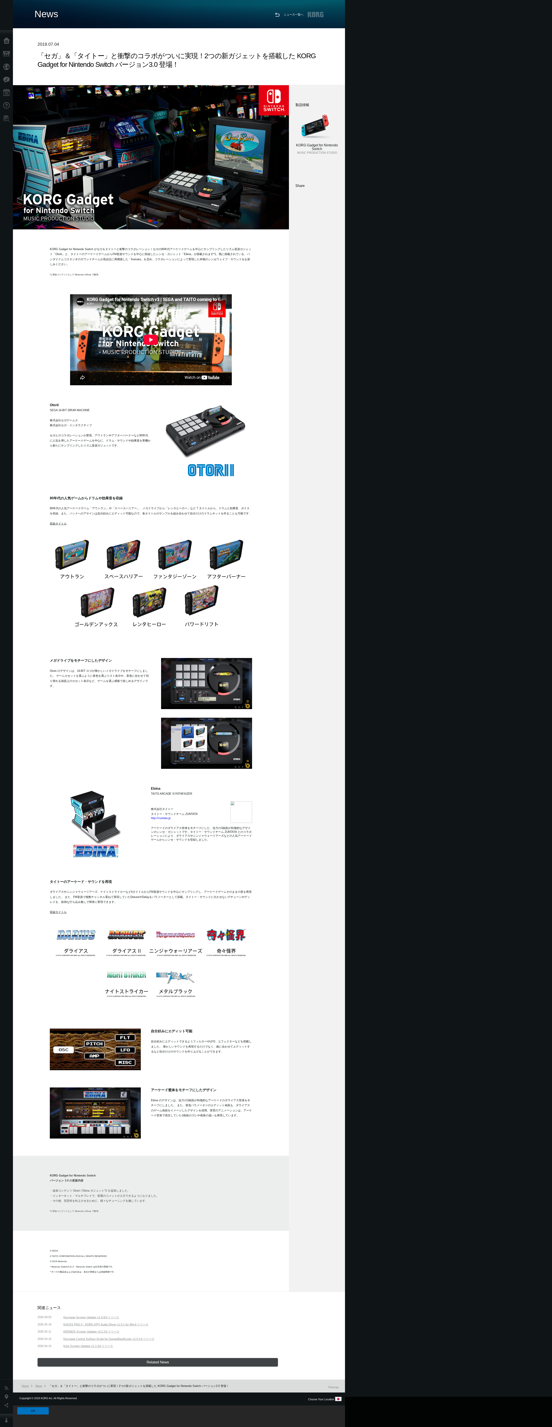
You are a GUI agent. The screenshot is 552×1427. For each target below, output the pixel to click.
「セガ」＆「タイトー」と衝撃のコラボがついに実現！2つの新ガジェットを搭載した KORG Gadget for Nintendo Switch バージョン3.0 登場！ (139, 1386)
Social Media (7, 1405)
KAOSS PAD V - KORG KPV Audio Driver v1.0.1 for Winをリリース (105, 1324)
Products (7, 53)
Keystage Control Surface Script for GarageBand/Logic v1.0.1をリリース (108, 1339)
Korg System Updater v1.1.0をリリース (88, 1346)
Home (7, 40)
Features (7, 79)
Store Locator (7, 118)
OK (33, 1411)
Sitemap (333, 1387)
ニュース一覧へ (293, 14)
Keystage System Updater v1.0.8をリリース (91, 1317)
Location (7, 1397)
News (7, 1388)
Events (7, 92)
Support (7, 105)
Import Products (7, 66)
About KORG (7, 1420)
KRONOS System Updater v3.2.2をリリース (91, 1331)
